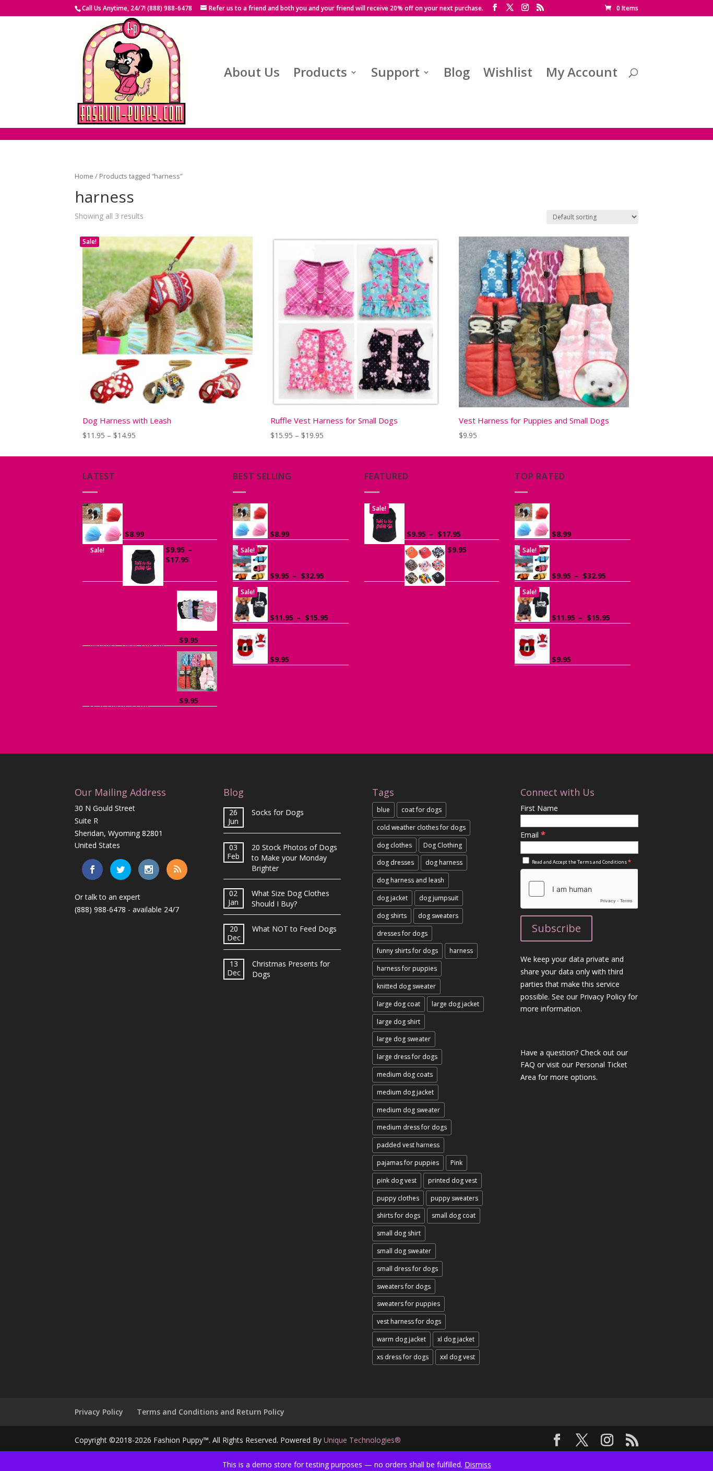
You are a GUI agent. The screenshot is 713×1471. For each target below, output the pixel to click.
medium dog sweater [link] (408, 1109)
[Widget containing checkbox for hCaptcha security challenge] (579, 889)
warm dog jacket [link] (401, 1339)
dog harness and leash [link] (410, 880)
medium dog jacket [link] (405, 1092)
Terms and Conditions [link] (602, 861)
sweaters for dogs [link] (404, 1286)
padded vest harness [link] (408, 1144)
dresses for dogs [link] (402, 933)
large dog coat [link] (398, 1003)
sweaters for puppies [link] (408, 1303)
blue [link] (383, 809)
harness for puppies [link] (407, 968)
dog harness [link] (443, 862)
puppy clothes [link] (398, 1198)
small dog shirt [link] (399, 1233)
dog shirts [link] (392, 915)
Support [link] (395, 74)
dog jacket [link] (392, 897)
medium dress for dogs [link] (412, 1127)
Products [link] (320, 74)
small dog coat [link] (454, 1215)
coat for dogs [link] (421, 809)
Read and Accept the (581, 861)
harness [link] (461, 950)
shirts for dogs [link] (398, 1215)
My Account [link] (581, 74)
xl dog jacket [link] (455, 1339)
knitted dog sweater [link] (406, 986)
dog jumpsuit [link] (438, 897)
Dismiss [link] (478, 1464)
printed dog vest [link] (452, 1180)
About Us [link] (252, 74)
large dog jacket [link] (455, 1003)
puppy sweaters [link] (454, 1198)
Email (532, 835)
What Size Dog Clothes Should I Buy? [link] (290, 898)
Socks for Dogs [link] (278, 812)
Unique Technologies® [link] (362, 1440)
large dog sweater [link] (404, 1038)
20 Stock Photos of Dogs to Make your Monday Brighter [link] (294, 857)
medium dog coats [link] (405, 1074)
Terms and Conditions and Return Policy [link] (210, 1412)
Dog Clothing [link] (442, 845)
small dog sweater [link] (404, 1250)
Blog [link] (457, 74)
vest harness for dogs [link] (409, 1321)
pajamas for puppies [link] (408, 1162)
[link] (621, 8)
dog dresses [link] (395, 862)
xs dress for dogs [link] (403, 1356)
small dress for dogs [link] (407, 1268)
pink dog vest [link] (397, 1180)
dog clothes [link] (394, 845)
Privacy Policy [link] (99, 1412)
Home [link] (84, 176)
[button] (494, 7)
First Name (539, 808)
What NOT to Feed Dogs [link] (294, 929)
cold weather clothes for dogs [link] (421, 827)
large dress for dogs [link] (407, 1056)
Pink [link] (456, 1162)
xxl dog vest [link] (457, 1356)
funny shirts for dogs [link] (407, 950)
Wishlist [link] (507, 74)
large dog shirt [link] (398, 1021)
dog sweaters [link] (438, 915)
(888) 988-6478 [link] (100, 909)
